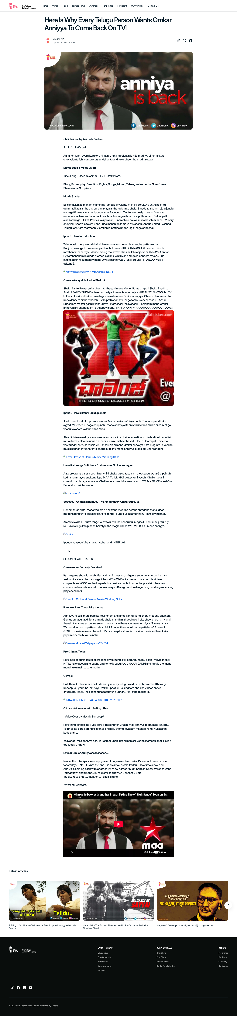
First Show (161, 957)
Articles (101, 970)
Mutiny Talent (162, 961)
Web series (103, 953)
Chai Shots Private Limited (27, 1005)
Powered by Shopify (49, 1005)
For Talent (222, 957)
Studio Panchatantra (165, 966)
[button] (228, 905)
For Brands (223, 953)
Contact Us (223, 966)
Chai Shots (161, 953)
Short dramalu (104, 957)
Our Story (222, 961)
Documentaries (105, 966)
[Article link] (44, 905)
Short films (103, 961)
